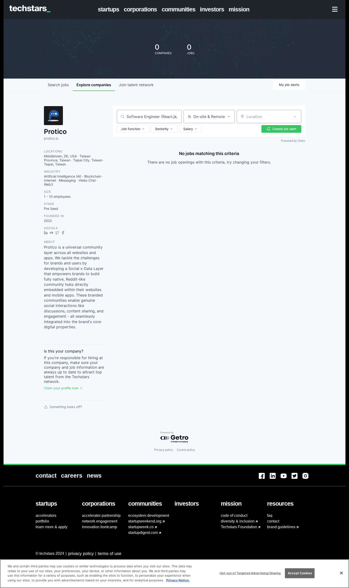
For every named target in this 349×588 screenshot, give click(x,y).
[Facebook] (264, 479)
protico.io (51, 138)
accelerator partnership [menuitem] (101, 515)
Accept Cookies (300, 573)
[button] (133, 129)
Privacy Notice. (178, 580)
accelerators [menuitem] (46, 515)
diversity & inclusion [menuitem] (238, 521)
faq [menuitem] (269, 515)
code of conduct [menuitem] (234, 515)
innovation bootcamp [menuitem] (99, 527)
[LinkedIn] (275, 479)
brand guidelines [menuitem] (281, 527)
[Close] (341, 573)
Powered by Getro (293, 140)
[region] (174, 573)
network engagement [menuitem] (99, 521)
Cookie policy (186, 450)
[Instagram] (307, 479)
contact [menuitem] (273, 521)
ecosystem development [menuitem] (148, 515)
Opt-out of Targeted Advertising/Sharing (250, 573)
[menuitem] (110, 9)
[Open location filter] (295, 116)
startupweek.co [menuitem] (141, 527)
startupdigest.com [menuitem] (143, 533)
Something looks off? (66, 407)
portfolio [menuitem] (42, 521)
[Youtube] (286, 479)
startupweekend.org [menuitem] (144, 521)
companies (93, 84)
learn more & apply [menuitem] (51, 527)
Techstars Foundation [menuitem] (239, 527)
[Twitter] (297, 479)
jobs (58, 84)
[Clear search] (175, 116)
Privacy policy (163, 450)
